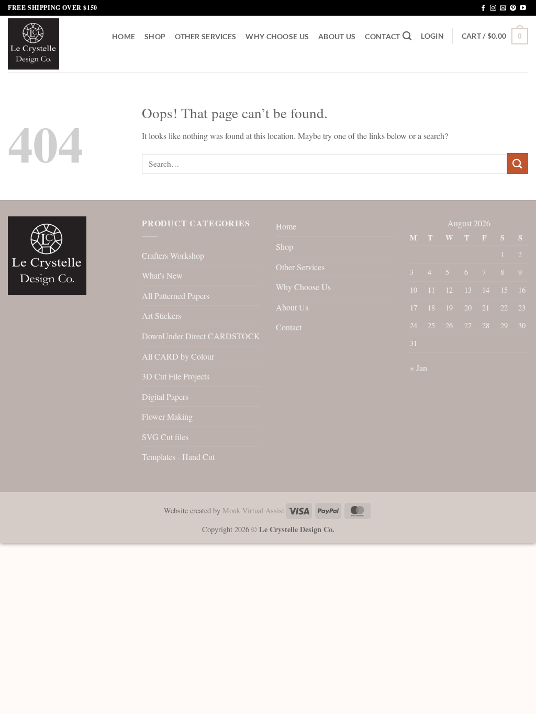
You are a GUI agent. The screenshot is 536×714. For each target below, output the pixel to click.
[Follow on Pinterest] (513, 8)
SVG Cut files (165, 436)
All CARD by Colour (178, 356)
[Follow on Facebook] (483, 8)
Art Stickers (161, 315)
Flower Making (167, 416)
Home (123, 36)
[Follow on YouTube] (523, 8)
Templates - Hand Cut (178, 456)
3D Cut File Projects (175, 376)
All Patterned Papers (175, 295)
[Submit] (517, 163)
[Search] (407, 36)
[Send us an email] (503, 8)
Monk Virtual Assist (253, 510)
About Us (336, 36)
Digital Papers (165, 396)
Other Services (205, 36)
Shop (154, 36)
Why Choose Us (277, 36)
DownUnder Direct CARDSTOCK (201, 335)
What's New (162, 275)
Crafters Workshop (173, 255)
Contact (382, 36)
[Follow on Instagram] (493, 8)
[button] (432, 36)
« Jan (418, 367)
